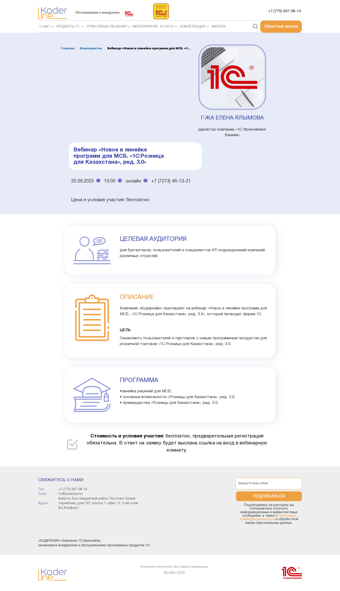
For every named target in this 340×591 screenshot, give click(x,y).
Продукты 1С (68, 26)
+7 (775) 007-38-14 (284, 11)
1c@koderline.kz (70, 494)
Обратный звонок (281, 26)
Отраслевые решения (106, 26)
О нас (45, 26)
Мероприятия (145, 26)
